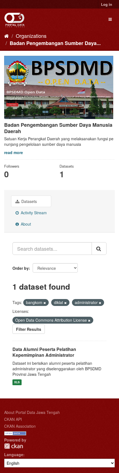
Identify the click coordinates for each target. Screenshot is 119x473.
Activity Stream (33, 212)
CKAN (13, 446)
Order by (20, 268)
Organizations (31, 35)
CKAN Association (20, 426)
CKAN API (13, 419)
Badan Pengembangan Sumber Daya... (55, 43)
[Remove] (44, 302)
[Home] (6, 35)
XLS (17, 382)
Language (13, 454)
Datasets (28, 201)
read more (13, 152)
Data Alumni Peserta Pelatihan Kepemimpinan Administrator (44, 352)
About (25, 224)
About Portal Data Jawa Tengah (32, 412)
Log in (106, 4)
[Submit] (99, 248)
